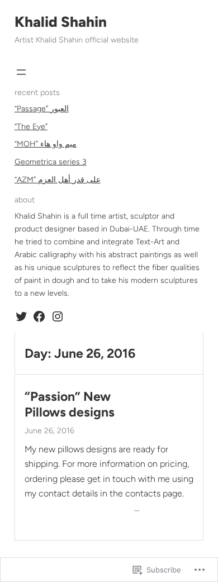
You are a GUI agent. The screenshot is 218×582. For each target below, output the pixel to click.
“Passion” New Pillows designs (70, 404)
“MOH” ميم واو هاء (46, 144)
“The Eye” (31, 126)
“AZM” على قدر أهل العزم (58, 179)
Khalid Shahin (61, 22)
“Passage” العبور (42, 108)
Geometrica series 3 (51, 162)
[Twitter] (21, 316)
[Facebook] (39, 316)
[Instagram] (57, 316)
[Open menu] (21, 72)
